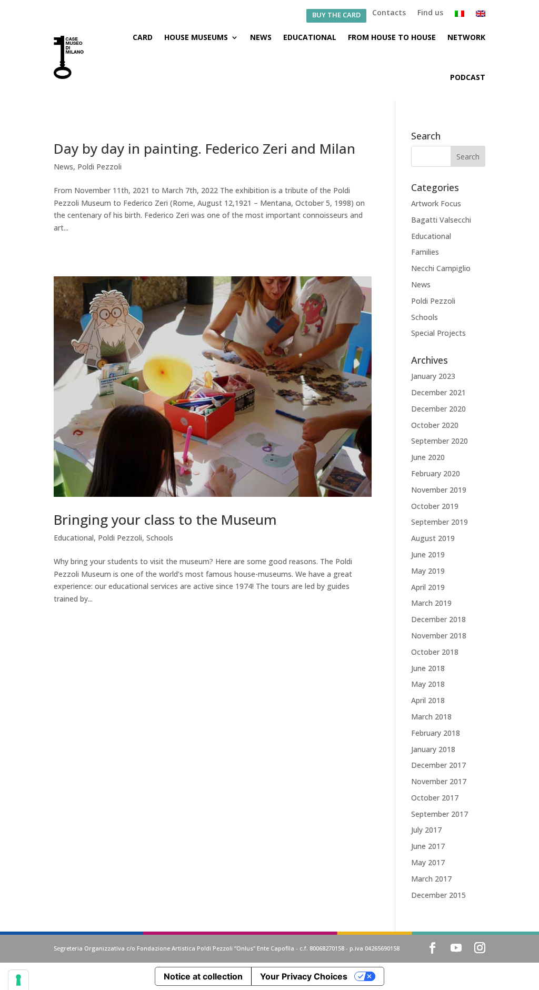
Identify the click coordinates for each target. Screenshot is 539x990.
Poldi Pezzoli (99, 167)
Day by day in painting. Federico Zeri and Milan (204, 148)
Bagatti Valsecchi (441, 220)
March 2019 (431, 603)
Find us (430, 13)
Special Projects (438, 333)
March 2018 (431, 717)
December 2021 (438, 392)
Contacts (389, 13)
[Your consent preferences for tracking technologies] (18, 980)
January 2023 (433, 376)
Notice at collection (203, 976)
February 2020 (435, 473)
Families (425, 252)
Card (143, 37)
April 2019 (428, 587)
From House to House (392, 37)
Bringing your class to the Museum (165, 519)
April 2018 (428, 700)
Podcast (467, 77)
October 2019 (434, 506)
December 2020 (438, 409)
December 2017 (438, 765)
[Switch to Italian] (459, 16)
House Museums (196, 37)
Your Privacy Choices (303, 976)
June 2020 (428, 457)
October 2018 (434, 652)
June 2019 (428, 554)
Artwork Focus (436, 203)
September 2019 (439, 522)
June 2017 (428, 846)
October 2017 (434, 798)
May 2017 (428, 862)
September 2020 (439, 441)
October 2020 (434, 425)
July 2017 (426, 830)
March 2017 (431, 879)
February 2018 (435, 733)
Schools (159, 538)
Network (466, 37)
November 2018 (438, 636)
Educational (309, 37)
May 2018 (428, 684)
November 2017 (438, 781)
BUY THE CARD (336, 15)
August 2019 (433, 538)
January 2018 (433, 749)
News (261, 37)
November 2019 (438, 490)
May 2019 (428, 571)
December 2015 (438, 895)
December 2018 (438, 619)
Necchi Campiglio (441, 268)
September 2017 (439, 814)
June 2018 (428, 668)
